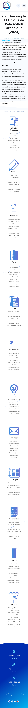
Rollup (14, 560)
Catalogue (14, 479)
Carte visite (14, 350)
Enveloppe (14, 438)
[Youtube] (18, 701)
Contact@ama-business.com (14, 669)
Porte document (14, 263)
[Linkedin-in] (12, 701)
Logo (14, 396)
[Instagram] (15, 701)
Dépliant (14, 172)
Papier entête (14, 519)
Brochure (14, 216)
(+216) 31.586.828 (14, 682)
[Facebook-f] (9, 701)
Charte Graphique (14, 129)
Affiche (14, 604)
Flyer (14, 308)
